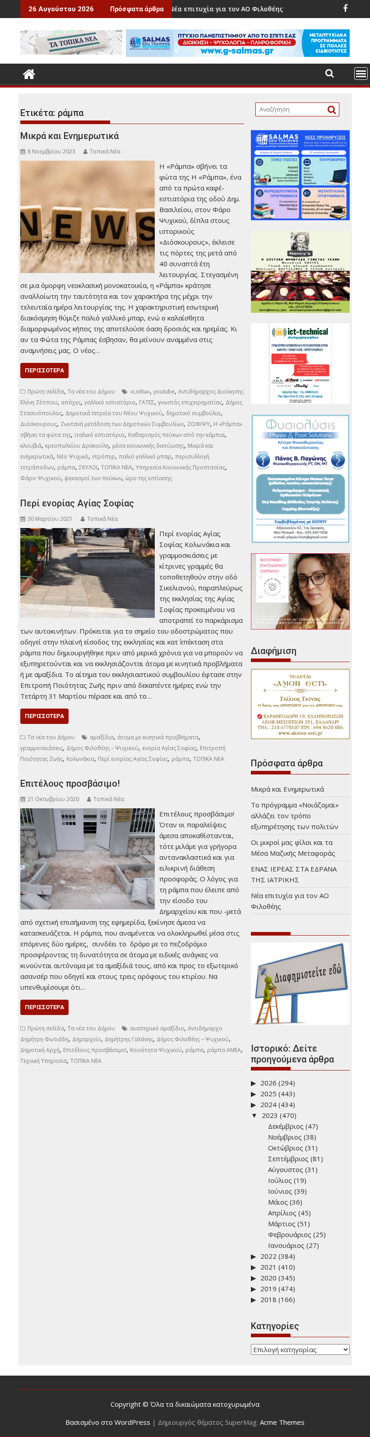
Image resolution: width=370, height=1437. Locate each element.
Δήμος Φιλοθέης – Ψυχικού (102, 748)
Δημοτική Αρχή (40, 1050)
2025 (268, 1093)
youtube (164, 391)
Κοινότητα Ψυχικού (156, 1050)
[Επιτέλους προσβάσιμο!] (87, 813)
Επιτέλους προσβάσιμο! (70, 783)
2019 (268, 1288)
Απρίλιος (282, 1212)
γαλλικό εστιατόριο (109, 402)
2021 (268, 1266)
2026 (268, 1082)
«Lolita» (140, 391)
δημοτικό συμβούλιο (193, 413)
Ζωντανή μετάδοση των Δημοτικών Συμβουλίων (122, 424)
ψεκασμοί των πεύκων (93, 478)
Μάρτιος (282, 1223)
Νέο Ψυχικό (72, 456)
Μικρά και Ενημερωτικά (69, 135)
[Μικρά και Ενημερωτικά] (87, 166)
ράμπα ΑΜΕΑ (224, 1050)
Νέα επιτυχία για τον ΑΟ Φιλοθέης (189, 9)
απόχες (71, 402)
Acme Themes (282, 1422)
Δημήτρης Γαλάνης (129, 1039)
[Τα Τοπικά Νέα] (29, 72)
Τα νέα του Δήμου (91, 391)
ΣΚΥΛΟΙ (88, 467)
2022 (268, 1256)
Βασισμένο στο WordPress (107, 1422)
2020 (268, 1277)
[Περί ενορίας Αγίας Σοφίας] (87, 533)
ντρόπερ (103, 456)
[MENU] (361, 73)
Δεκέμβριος (286, 1126)
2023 (270, 1115)
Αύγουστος (285, 1169)
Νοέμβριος (285, 1136)
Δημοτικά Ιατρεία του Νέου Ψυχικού (113, 413)
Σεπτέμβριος (288, 1158)
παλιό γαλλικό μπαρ (145, 456)
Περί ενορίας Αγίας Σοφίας (77, 503)
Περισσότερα (44, 370)
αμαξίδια (102, 737)
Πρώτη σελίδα (46, 391)
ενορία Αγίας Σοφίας (169, 748)
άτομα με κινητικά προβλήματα (158, 737)
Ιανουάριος (286, 1245)
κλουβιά (31, 446)
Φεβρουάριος (289, 1234)
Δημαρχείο (86, 1039)
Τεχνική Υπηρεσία (43, 1061)
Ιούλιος (280, 1180)
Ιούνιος (280, 1191)
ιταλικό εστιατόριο (99, 435)
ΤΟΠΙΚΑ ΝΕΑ (116, 467)
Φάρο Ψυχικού (40, 478)
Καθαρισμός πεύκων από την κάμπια (176, 435)
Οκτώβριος (285, 1147)
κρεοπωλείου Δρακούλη (77, 446)
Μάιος (278, 1201)
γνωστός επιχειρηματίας (190, 402)
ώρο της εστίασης (148, 478)
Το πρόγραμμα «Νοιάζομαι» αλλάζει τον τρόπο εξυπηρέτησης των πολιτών (295, 815)
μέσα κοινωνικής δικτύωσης (148, 446)
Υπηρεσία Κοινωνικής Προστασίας (180, 467)
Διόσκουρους (38, 424)
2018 (268, 1299)
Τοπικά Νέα (105, 151)
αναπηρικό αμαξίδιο (157, 1028)
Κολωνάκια (80, 759)
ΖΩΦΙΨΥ (198, 424)
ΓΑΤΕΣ (146, 402)
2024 (268, 1104)
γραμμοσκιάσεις (41, 748)
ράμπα (66, 467)
